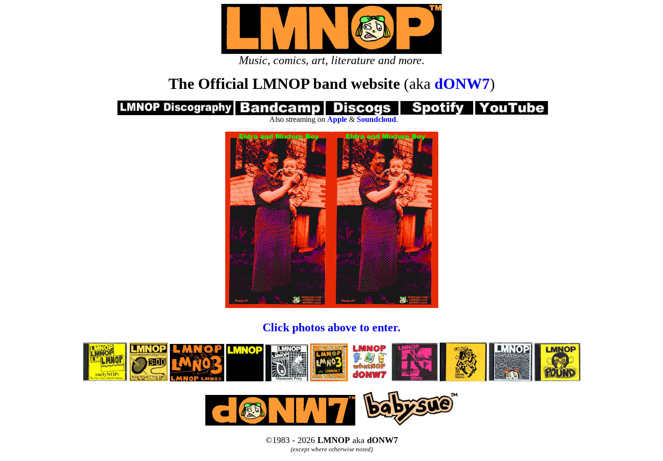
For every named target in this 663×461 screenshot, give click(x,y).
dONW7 (462, 83)
